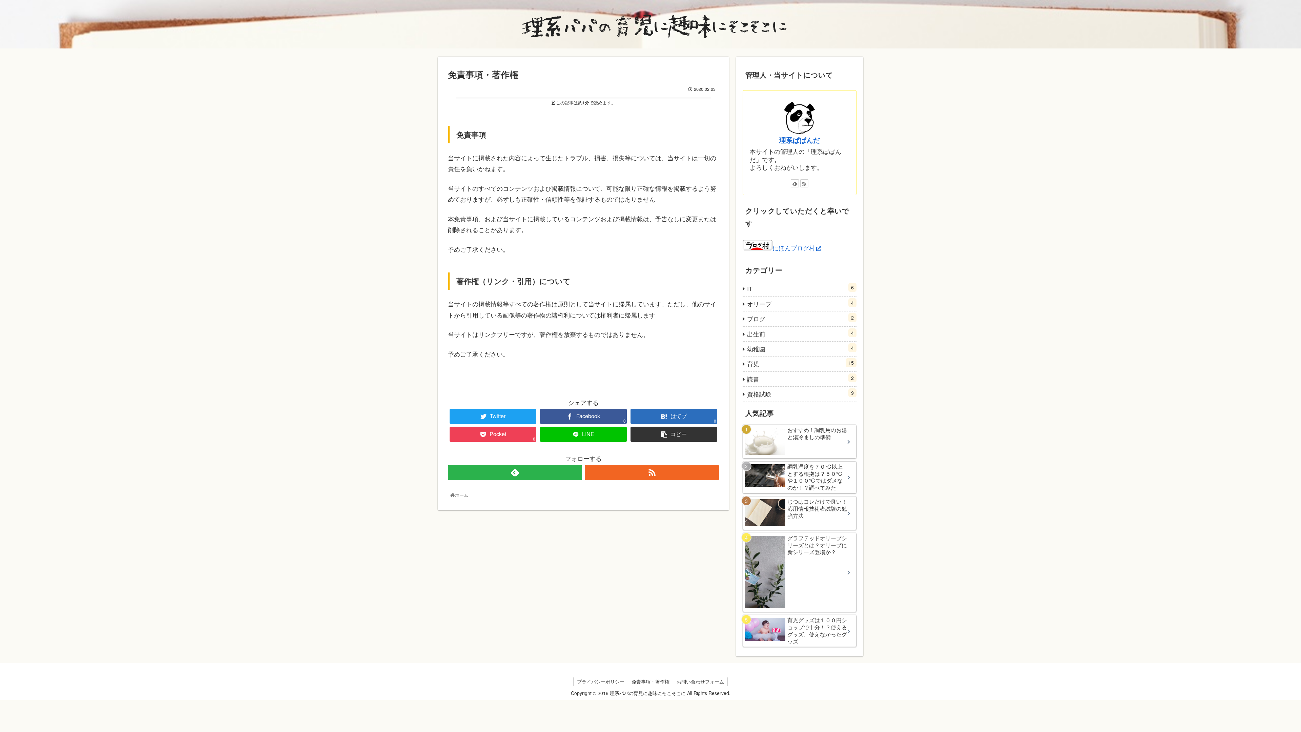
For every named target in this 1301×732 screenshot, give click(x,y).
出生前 (800, 333)
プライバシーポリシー (600, 681)
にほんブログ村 (793, 247)
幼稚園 (800, 348)
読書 (800, 378)
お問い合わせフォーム (700, 681)
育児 (800, 363)
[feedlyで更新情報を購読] (515, 472)
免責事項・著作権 (650, 681)
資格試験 (800, 393)
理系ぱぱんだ (799, 140)
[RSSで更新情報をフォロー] (652, 472)
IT (800, 288)
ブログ (800, 318)
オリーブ (800, 303)
